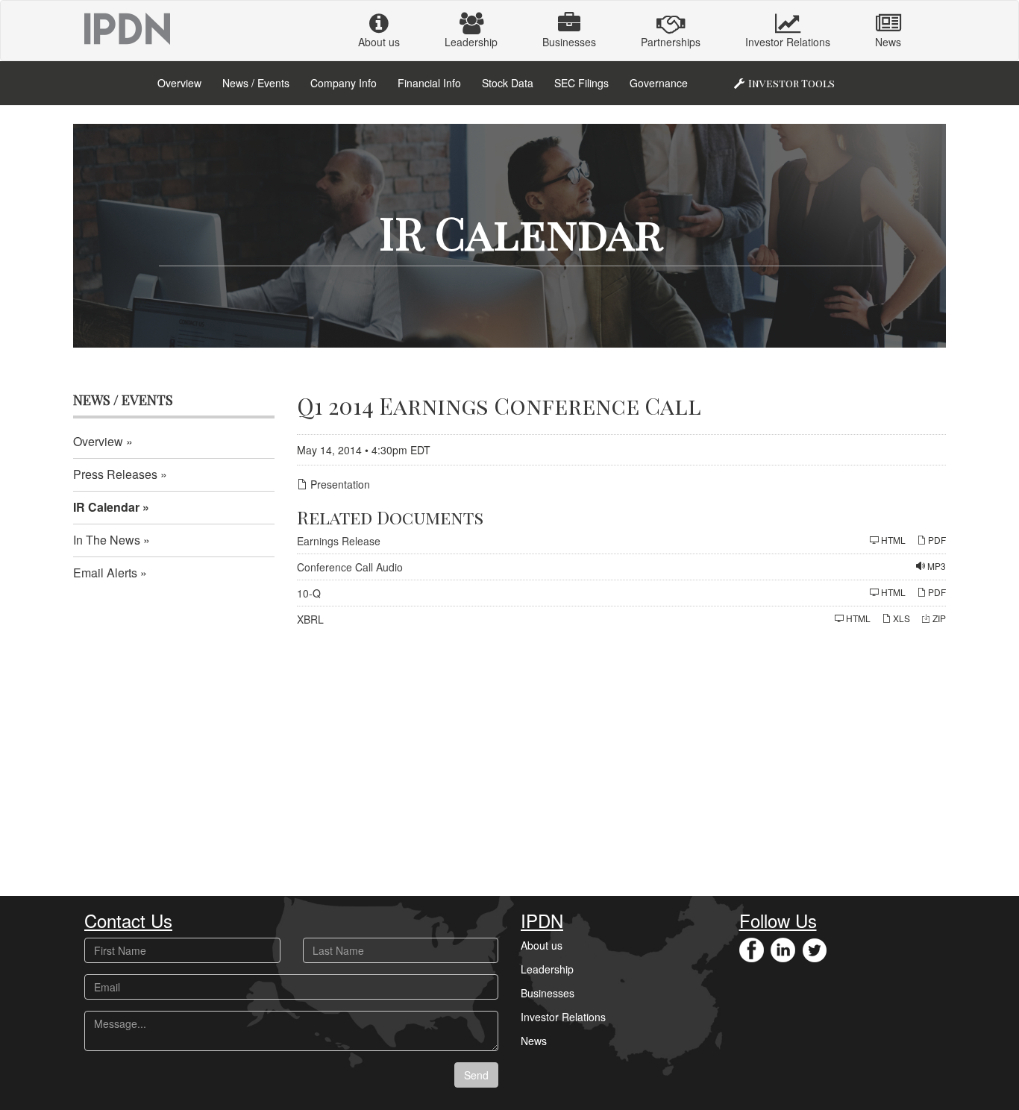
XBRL (310, 619)
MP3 (935, 566)
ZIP (938, 618)
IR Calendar (106, 506)
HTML (892, 540)
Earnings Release (338, 540)
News (888, 41)
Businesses (569, 41)
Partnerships (670, 41)
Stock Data (507, 82)
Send (476, 1074)
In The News (106, 539)
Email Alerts (105, 572)
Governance (659, 82)
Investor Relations (787, 41)
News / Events (255, 82)
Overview (179, 82)
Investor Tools (791, 83)
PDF (936, 540)
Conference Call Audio (350, 566)
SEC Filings (581, 82)
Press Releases (115, 474)
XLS (900, 618)
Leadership (471, 41)
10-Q (309, 593)
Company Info (343, 82)
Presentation (338, 484)
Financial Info (429, 82)
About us (379, 41)
